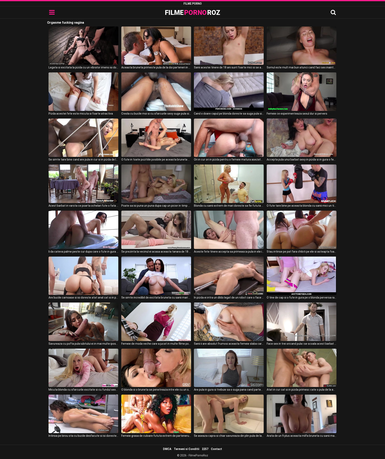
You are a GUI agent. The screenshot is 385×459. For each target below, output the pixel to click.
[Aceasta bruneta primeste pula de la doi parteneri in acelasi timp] (156, 45)
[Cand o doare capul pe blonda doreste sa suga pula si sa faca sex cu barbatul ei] (229, 91)
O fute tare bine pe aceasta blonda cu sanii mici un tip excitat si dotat (301, 205)
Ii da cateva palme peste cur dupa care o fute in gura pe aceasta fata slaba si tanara (83, 251)
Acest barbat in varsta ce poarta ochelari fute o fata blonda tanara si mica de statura (83, 205)
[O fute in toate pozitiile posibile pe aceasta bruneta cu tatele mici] (156, 138)
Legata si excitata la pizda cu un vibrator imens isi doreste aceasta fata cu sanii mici (83, 67)
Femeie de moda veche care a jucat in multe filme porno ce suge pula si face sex (156, 343)
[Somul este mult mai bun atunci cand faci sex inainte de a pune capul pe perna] (301, 45)
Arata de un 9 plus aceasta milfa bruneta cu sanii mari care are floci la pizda (301, 435)
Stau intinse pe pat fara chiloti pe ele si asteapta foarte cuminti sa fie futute (301, 251)
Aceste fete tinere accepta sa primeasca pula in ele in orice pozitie (229, 251)
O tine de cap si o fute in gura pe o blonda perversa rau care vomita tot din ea (301, 297)
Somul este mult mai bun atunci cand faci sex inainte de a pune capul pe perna (301, 67)
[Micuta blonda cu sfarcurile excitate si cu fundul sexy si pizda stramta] (83, 368)
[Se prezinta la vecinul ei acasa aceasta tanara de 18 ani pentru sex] (156, 230)
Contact (216, 449)
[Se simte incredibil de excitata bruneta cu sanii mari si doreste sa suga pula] (156, 276)
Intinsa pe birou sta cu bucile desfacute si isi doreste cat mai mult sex (83, 435)
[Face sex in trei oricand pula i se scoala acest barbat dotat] (301, 322)
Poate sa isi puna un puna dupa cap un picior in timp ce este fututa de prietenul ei (156, 205)
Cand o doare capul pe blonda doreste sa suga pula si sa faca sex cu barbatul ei (229, 113)
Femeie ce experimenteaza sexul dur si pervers (297, 113)
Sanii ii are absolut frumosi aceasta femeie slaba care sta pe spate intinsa (229, 343)
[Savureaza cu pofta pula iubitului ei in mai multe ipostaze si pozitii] (83, 322)
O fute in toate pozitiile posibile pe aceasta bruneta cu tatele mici (156, 159)
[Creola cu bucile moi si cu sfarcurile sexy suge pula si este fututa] (156, 91)
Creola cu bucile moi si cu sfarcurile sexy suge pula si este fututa (156, 113)
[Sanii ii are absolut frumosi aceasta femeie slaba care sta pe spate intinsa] (229, 322)
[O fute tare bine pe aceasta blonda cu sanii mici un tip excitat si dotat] (301, 184)
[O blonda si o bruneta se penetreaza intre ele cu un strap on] (156, 368)
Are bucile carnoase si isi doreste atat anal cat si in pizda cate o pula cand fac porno (83, 297)
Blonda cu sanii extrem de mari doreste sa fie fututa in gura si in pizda (229, 205)
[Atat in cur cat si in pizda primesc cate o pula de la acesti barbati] (301, 368)
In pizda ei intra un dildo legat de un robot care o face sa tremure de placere (229, 297)
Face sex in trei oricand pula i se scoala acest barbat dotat (301, 343)
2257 (205, 449)
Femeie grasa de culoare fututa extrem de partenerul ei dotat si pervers (156, 435)
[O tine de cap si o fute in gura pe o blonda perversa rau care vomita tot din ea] (301, 276)
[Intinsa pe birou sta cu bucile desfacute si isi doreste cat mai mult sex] (83, 414)
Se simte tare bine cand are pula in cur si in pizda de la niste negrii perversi (83, 159)
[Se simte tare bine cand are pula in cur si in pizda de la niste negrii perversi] (83, 138)
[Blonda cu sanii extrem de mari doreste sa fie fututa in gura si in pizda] (229, 184)
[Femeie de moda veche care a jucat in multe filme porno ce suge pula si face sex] (156, 322)
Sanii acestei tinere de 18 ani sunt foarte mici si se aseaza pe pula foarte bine (229, 67)
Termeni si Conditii (186, 449)
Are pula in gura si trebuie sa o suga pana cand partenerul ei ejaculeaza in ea (229, 389)
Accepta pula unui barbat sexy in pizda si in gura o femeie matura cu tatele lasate (301, 159)
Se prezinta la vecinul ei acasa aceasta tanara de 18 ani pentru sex (156, 251)
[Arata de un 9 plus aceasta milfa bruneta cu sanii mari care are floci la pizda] (301, 414)
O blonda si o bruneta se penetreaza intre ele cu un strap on (156, 389)
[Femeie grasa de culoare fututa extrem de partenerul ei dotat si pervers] (156, 414)
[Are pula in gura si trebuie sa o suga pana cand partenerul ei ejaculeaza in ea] (229, 368)
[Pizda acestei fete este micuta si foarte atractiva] (83, 91)
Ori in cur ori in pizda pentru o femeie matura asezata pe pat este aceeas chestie (229, 159)
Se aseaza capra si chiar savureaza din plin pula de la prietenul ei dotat (229, 435)
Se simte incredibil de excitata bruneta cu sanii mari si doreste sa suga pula (156, 297)
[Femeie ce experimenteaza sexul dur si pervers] (301, 91)
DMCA (167, 449)
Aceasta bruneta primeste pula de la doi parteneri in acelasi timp (156, 67)
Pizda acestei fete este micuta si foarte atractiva (81, 113)
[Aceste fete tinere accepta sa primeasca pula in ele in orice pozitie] (229, 230)
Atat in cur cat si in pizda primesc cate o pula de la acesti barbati (301, 389)
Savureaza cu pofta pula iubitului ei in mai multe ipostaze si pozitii (83, 343)
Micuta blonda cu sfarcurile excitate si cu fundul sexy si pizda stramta (83, 389)
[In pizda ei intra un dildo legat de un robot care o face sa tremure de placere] (229, 276)
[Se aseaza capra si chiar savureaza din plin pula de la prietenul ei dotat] (229, 414)
